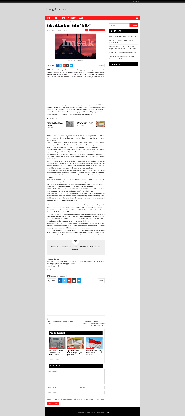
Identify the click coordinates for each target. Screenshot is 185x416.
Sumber (50, 270)
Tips (63, 18)
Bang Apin (109, 412)
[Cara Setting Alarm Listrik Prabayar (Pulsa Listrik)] (70, 124)
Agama (86, 30)
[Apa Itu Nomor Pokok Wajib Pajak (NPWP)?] (100, 124)
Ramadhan (63, 276)
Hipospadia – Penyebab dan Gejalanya (122, 53)
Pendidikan (72, 18)
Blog (81, 18)
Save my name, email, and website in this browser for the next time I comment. (75, 399)
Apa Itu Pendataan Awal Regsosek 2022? (123, 36)
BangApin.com (57, 9)
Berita (56, 18)
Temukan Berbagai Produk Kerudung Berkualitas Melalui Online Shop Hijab (93, 324)
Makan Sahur (54, 276)
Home (48, 18)
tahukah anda (101, 30)
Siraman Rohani (92, 30)
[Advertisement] (113, 9)
